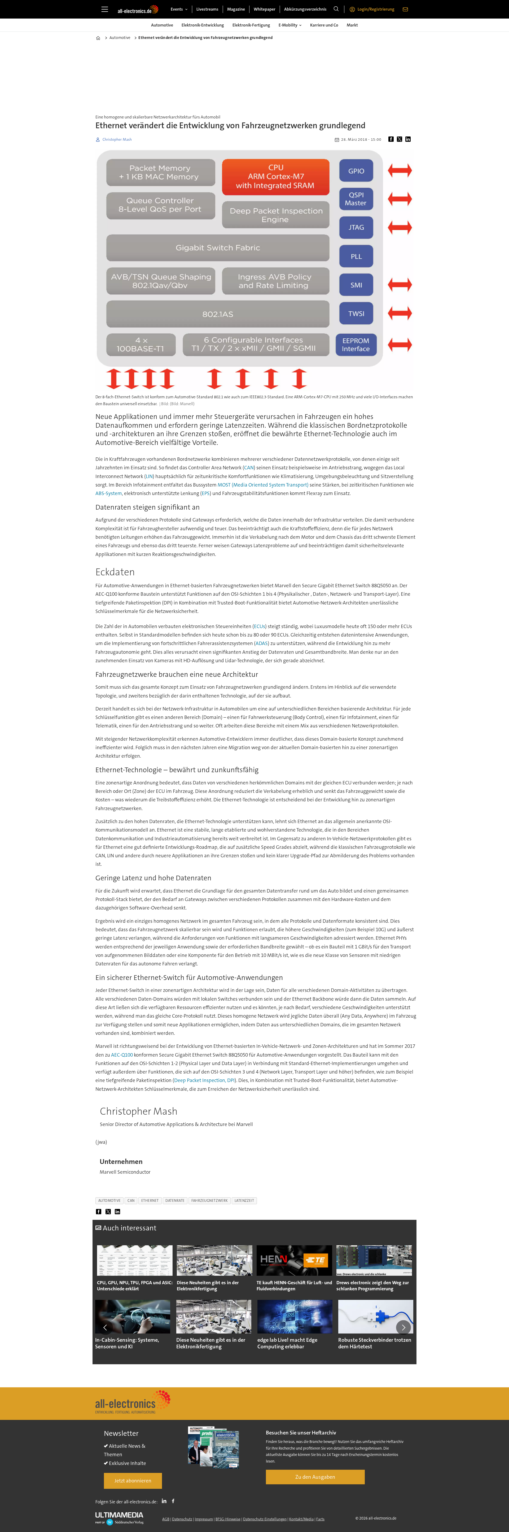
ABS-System (108, 493)
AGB (165, 1519)
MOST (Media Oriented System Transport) (263, 485)
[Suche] (336, 9)
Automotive (162, 25)
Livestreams (207, 9)
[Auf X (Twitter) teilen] (401, 140)
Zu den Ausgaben (315, 1476)
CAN (249, 467)
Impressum (204, 1519)
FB (174, 1500)
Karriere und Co (324, 25)
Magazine (236, 9)
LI (165, 1500)
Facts (320, 1519)
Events (177, 9)
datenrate (175, 1200)
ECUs (259, 626)
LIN (149, 476)
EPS (206, 493)
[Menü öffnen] (105, 9)
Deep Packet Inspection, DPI (204, 1080)
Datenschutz (182, 1519)
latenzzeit (244, 1200)
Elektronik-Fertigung (251, 25)
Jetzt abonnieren (133, 1480)
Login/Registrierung (376, 9)
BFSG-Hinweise (228, 1519)
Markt (352, 25)
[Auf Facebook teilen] (392, 140)
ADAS (262, 643)
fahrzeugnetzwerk (209, 1200)
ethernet (150, 1200)
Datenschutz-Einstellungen (265, 1519)
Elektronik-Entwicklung (203, 25)
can (131, 1200)
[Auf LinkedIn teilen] (409, 140)
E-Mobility (288, 25)
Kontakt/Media (301, 1519)
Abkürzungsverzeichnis (305, 9)
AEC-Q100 (122, 1055)
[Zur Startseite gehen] (138, 9)
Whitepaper (264, 9)
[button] (105, 1327)
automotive (109, 1200)
